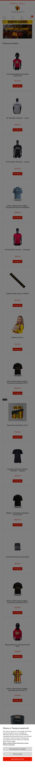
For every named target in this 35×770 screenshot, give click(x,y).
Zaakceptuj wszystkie (17, 759)
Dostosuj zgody (17, 754)
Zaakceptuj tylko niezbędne (17, 749)
